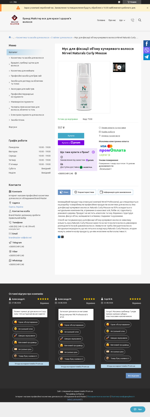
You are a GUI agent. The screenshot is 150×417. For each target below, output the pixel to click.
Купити (71, 136)
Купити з (66, 143)
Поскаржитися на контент (98, 396)
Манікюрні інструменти (22, 102)
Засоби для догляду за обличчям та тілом (27, 82)
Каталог (13, 52)
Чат (140, 409)
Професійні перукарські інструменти (22, 95)
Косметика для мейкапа (22, 71)
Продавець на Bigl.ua (75, 394)
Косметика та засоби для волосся (32, 37)
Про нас (112, 20)
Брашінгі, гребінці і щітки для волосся (25, 64)
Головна (101, 20)
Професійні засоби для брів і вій (26, 76)
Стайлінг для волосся (61, 37)
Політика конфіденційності (123, 396)
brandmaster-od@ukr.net (20, 237)
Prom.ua (89, 391)
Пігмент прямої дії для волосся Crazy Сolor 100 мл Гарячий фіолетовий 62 (30, 313)
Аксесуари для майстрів (22, 89)
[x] (62, 237)
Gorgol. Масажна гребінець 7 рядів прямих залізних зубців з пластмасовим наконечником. (121, 314)
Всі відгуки (133, 376)
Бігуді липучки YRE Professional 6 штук (74, 316)
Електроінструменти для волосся (27, 115)
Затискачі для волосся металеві (74, 311)
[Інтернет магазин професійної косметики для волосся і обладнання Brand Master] (15, 20)
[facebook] (59, 237)
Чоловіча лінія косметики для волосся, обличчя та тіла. (25, 108)
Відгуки (13, 127)
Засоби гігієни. (18, 120)
